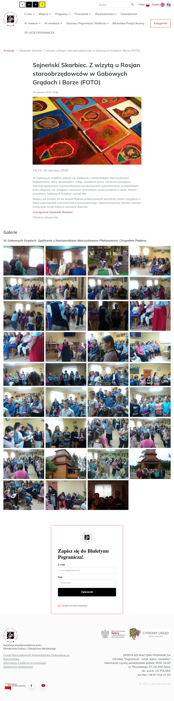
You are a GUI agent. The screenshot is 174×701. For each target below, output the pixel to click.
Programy (61, 14)
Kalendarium (129, 14)
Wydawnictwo (104, 14)
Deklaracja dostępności (18, 666)
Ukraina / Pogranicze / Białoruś (86, 23)
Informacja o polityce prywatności (24, 663)
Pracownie (81, 14)
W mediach (52, 23)
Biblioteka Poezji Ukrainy (128, 23)
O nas (28, 14)
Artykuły (8, 50)
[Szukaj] (132, 5)
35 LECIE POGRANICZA (39, 32)
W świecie (31, 23)
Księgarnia (160, 23)
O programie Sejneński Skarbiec (53, 212)
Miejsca (43, 14)
